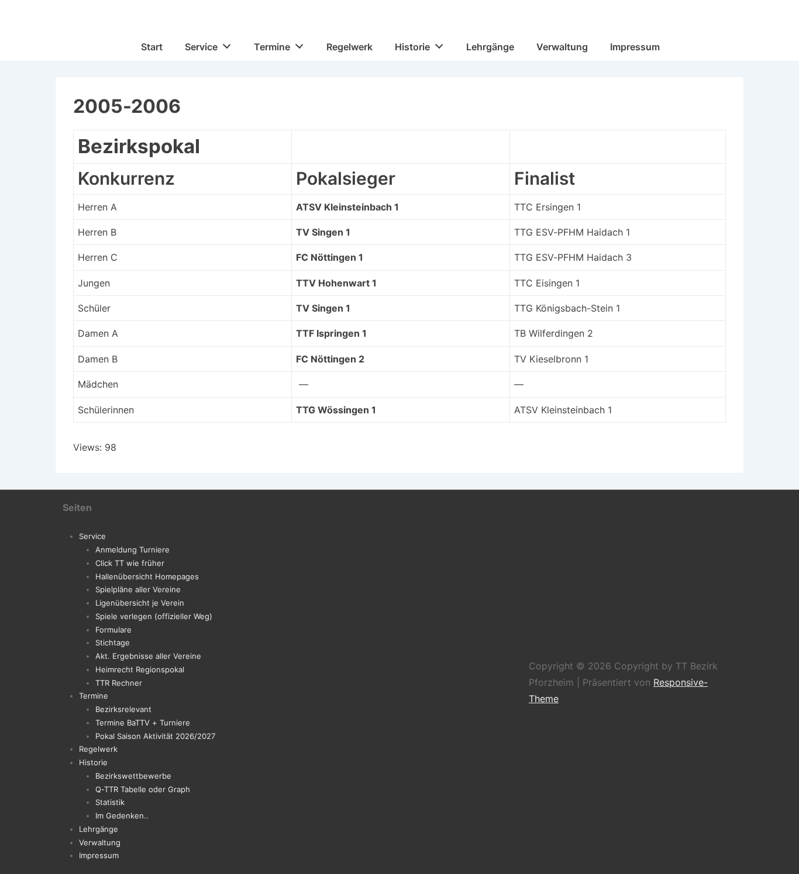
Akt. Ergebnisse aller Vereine (148, 656)
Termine (272, 47)
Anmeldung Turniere (132, 549)
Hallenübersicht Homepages (147, 576)
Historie (412, 47)
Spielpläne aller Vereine (138, 589)
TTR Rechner (118, 683)
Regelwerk (349, 47)
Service (201, 47)
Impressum (635, 47)
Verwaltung (562, 47)
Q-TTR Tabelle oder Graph (142, 789)
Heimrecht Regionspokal (139, 669)
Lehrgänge (490, 47)
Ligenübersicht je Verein (139, 602)
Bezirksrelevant (123, 709)
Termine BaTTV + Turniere (142, 722)
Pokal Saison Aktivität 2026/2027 (155, 736)
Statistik (110, 802)
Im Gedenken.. (122, 815)
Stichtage (112, 642)
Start (152, 47)
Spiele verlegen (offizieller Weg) (153, 616)
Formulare (113, 629)
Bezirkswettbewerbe (133, 775)
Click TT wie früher (129, 563)
